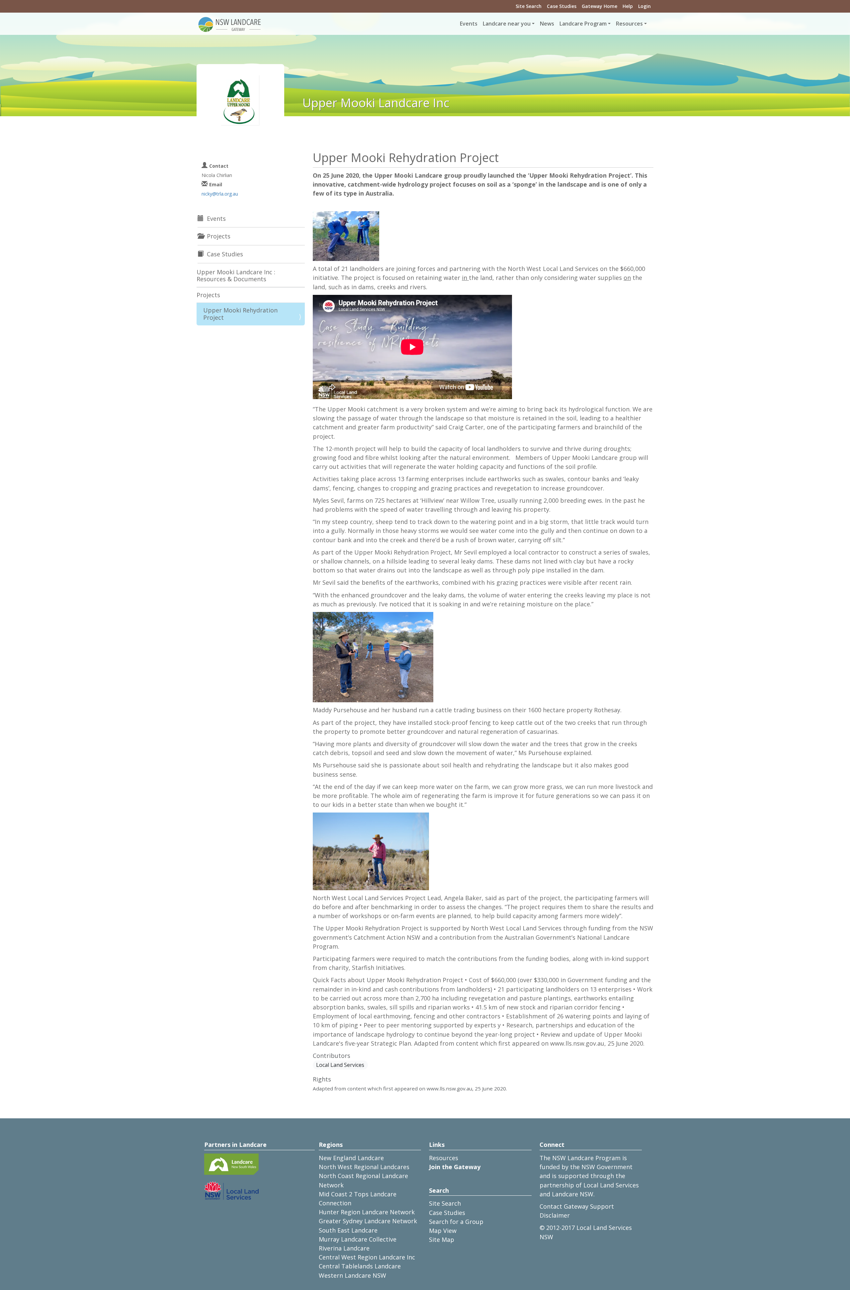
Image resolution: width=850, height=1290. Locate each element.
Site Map (441, 1240)
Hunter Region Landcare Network (367, 1212)
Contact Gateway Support (577, 1206)
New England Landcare (351, 1158)
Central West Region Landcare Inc (367, 1257)
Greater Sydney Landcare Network (368, 1221)
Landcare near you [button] (507, 23)
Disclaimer (555, 1215)
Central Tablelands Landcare (360, 1266)
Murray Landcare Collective (357, 1239)
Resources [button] (629, 23)
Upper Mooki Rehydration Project (240, 313)
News (547, 23)
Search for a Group (456, 1222)
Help (628, 6)
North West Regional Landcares (364, 1167)
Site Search (529, 6)
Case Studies (561, 6)
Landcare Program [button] (583, 23)
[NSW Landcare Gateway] (230, 24)
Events (468, 23)
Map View (443, 1231)
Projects (208, 295)
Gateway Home (599, 6)
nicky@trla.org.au (220, 194)
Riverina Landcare (344, 1248)
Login (644, 6)
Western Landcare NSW (352, 1275)
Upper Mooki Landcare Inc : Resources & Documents (236, 275)
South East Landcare (348, 1230)
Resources (443, 1158)
